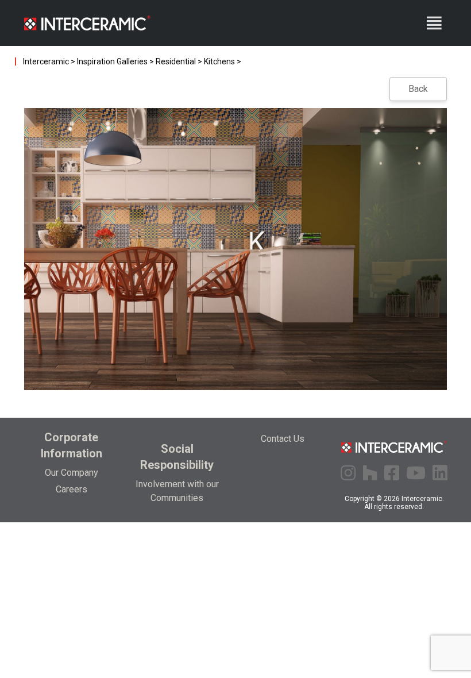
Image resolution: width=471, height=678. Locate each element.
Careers (71, 489)
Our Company (71, 472)
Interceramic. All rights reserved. (404, 503)
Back (418, 88)
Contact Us (282, 438)
